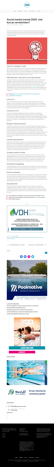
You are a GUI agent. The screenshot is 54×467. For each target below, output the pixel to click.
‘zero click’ (34, 87)
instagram (28, 237)
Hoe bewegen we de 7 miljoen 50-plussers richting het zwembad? (18, 244)
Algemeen (16, 236)
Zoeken (8, 250)
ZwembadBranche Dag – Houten (18, 406)
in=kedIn (24, 237)
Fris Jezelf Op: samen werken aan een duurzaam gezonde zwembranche (37, 244)
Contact (38, 11)
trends (8, 238)
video (12, 238)
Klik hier (43, 437)
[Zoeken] (46, 253)
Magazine (20, 11)
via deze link (28, 450)
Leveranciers (31, 11)
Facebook (3, 433)
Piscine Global (14, 410)
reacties (34, 237)
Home (15, 11)
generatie (18, 237)
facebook (13, 237)
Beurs (26, 11)
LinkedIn (3, 434)
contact (37, 197)
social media (40, 237)
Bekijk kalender (10, 412)
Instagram (4, 436)
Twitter (3, 437)
